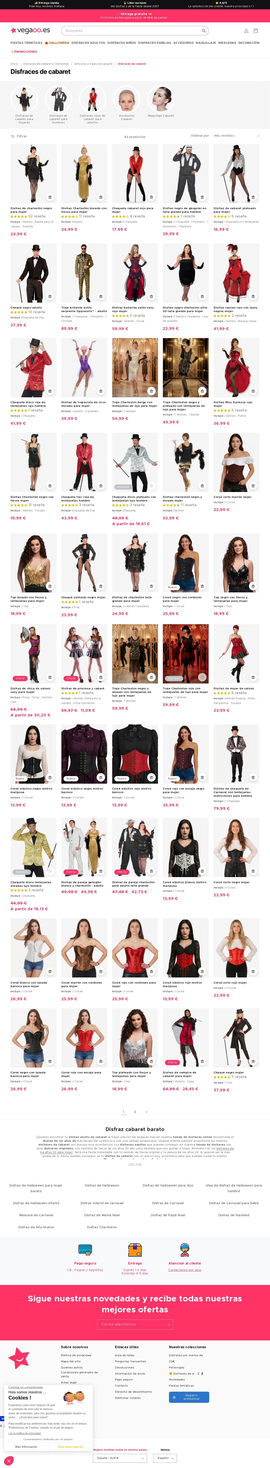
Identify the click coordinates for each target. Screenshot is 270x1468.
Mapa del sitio (71, 1361)
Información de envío (130, 1373)
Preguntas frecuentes (130, 1361)
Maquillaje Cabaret (161, 116)
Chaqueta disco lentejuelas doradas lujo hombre (31, 884)
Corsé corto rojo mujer (230, 982)
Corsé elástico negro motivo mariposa (31, 790)
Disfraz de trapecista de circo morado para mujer (83, 404)
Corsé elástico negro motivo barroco (82, 790)
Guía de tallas (124, 1355)
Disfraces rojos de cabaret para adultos (92, 119)
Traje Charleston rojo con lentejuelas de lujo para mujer (185, 690)
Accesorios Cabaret (127, 118)
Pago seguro (124, 1379)
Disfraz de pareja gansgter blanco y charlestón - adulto (82, 884)
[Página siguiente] (146, 1112)
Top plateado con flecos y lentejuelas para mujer (131, 1074)
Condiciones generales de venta (79, 1374)
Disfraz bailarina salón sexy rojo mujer (133, 309)
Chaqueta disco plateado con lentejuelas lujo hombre (134, 499)
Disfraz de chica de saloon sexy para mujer (30, 690)
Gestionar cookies (127, 1398)
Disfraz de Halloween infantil (36, 1203)
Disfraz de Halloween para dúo (168, 1185)
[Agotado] (151, 485)
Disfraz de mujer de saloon (234, 688)
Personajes (176, 1367)
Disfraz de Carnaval (168, 1203)
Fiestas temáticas (181, 1385)
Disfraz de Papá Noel (168, 1215)
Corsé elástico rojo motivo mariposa (182, 984)
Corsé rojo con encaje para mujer (81, 1074)
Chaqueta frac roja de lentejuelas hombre (77, 499)
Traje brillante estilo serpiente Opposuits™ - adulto (84, 309)
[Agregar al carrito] (202, 197)
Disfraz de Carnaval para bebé (234, 1203)
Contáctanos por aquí (184, 1270)
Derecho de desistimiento (133, 1392)
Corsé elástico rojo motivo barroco (131, 790)
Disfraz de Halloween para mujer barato (36, 1188)
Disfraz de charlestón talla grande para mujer (132, 599)
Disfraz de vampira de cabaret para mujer (179, 1074)
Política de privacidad (76, 1355)
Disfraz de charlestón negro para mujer (31, 210)
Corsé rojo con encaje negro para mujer (183, 790)
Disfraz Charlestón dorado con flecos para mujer (84, 210)
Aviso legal (69, 1382)
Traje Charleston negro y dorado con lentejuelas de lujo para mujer (131, 692)
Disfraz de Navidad (234, 1215)
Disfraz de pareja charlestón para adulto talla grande (133, 884)
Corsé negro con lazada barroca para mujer (28, 1074)
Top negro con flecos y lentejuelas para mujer (231, 599)
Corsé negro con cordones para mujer (182, 599)
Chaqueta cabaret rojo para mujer (133, 210)
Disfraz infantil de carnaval (102, 1203)
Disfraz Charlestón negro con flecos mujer (32, 499)
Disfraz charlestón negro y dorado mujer (182, 499)
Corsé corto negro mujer (232, 882)
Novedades (177, 1379)
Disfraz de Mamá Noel (102, 1215)
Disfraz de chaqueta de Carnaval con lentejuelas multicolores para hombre (233, 792)
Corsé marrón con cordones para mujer (81, 984)
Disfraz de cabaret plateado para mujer (235, 210)
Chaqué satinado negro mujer (83, 597)
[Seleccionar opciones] (50, 197)
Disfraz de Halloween (102, 1185)
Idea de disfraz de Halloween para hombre (234, 1188)
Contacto (121, 1385)
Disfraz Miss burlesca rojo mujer (233, 404)
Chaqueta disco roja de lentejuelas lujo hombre (28, 404)
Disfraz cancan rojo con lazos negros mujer (235, 309)
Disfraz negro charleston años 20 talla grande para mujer (185, 309)
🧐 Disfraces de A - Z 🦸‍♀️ (186, 1373)
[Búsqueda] (204, 30)
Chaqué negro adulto (26, 307)
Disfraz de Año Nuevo (36, 1227)
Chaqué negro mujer (229, 1072)
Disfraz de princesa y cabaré (83, 688)
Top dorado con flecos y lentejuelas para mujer (29, 599)
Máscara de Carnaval (36, 1215)
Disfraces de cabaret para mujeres (24, 119)
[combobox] (135, 30)
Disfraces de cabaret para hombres (58, 119)
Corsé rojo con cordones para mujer (134, 984)
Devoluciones (124, 1367)
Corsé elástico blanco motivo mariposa (184, 884)
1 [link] (123, 1112)
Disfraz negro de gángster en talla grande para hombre (184, 210)
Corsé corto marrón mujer (232, 497)
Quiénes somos (72, 1367)
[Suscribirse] (168, 1324)
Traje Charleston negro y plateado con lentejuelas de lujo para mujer (184, 406)
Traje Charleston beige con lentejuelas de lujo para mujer (134, 404)
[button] (26, 43)
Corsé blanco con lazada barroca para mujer (29, 984)
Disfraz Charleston (102, 1227)
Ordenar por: (200, 135)
